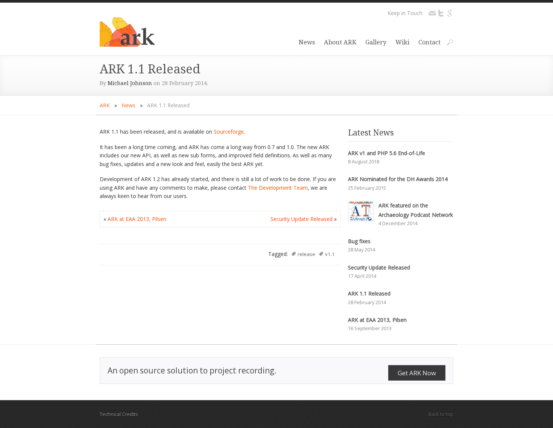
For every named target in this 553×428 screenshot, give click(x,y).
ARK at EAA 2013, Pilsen (137, 218)
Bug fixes (359, 241)
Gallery (375, 42)
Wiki (402, 42)
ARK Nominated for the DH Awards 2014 (398, 179)
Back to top (440, 414)
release (306, 254)
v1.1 (330, 254)
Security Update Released (301, 218)
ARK (105, 105)
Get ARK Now (417, 373)
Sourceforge (229, 131)
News (307, 42)
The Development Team (278, 187)
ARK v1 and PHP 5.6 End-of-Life (386, 153)
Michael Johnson (130, 83)
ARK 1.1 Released (369, 293)
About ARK (340, 42)
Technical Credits (119, 414)
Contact (429, 42)
